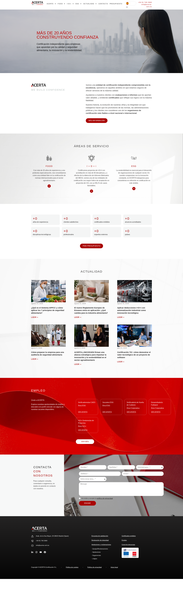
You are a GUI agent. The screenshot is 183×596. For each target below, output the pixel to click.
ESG (77, 4)
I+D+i (69, 4)
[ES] (130, 3)
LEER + (34, 317)
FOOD (60, 4)
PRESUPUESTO (116, 4)
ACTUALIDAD (88, 4)
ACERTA (50, 4)
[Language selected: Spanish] (130, 3)
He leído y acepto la (97, 498)
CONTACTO (103, 4)
